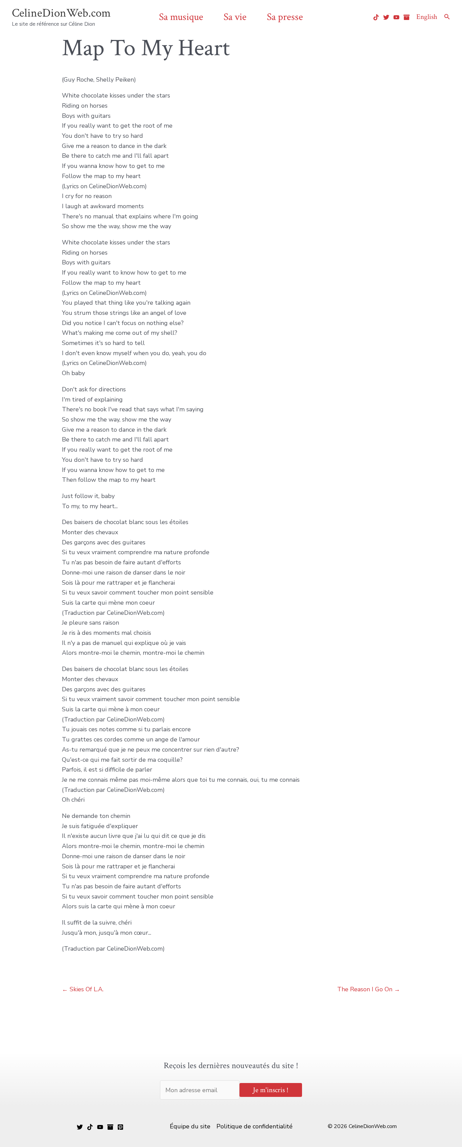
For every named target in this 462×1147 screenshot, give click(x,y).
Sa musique (181, 17)
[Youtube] (396, 17)
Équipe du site (190, 1126)
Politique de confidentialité (254, 1126)
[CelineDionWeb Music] (100, 1127)
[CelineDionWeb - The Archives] (406, 17)
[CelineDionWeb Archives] (110, 1127)
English (426, 16)
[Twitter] (386, 17)
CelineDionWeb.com (61, 13)
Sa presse (285, 17)
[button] (447, 17)
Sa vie (235, 17)
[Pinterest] (120, 1127)
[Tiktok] (376, 17)
